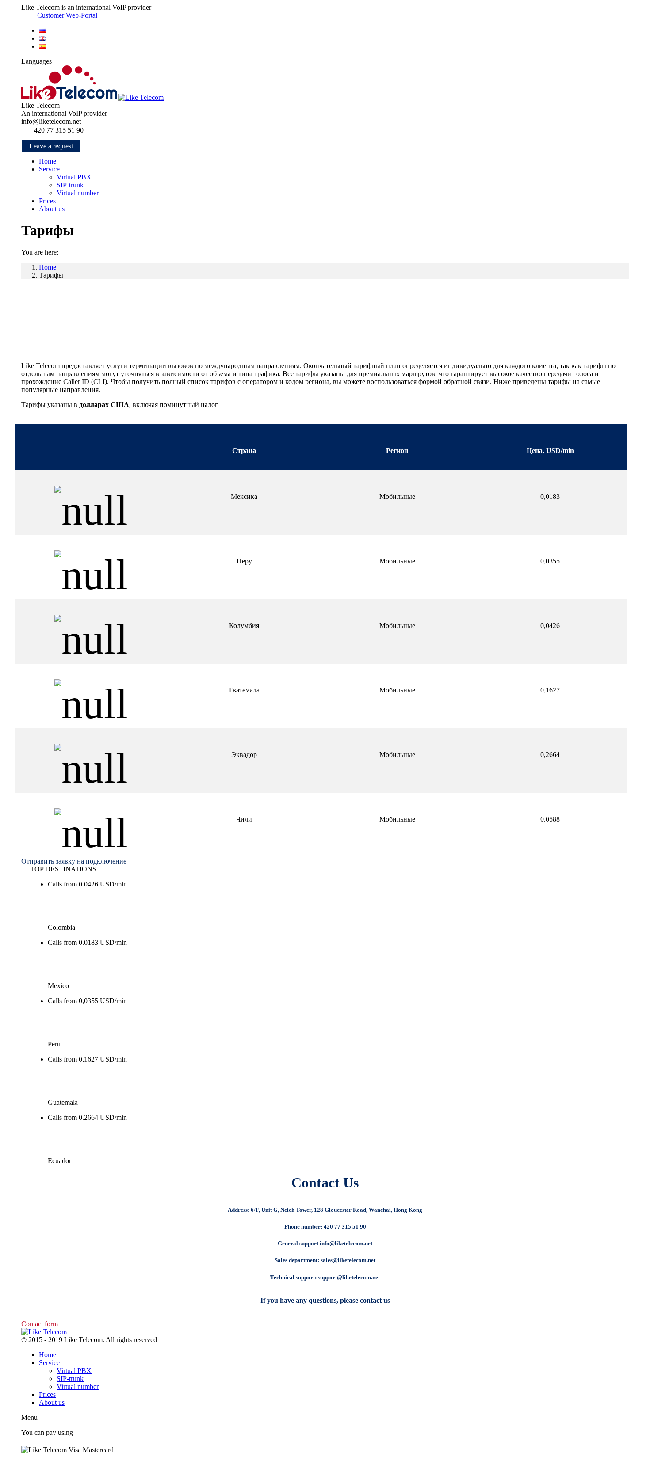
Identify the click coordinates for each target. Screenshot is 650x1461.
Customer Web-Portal (66, 15)
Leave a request (51, 146)
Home (47, 267)
